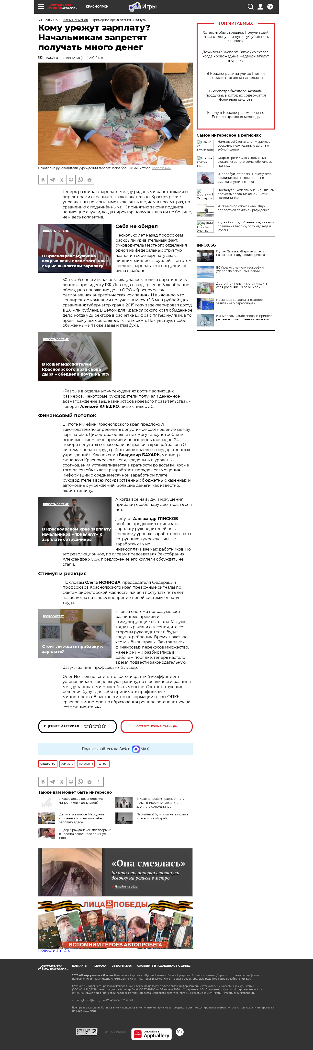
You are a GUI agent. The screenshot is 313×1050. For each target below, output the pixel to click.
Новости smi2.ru (54, 950)
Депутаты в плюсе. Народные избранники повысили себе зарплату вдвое (81, 818)
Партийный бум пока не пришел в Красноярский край (162, 816)
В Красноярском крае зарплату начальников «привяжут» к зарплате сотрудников (160, 802)
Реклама (99, 965)
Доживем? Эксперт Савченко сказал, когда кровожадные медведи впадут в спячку (235, 56)
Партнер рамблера (114, 1031)
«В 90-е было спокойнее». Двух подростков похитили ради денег (243, 208)
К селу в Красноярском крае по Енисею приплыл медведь (235, 115)
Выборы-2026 (122, 965)
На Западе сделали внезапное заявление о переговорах (239, 301)
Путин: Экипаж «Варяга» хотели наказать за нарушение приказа (240, 253)
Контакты (79, 965)
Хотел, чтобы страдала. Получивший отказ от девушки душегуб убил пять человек (235, 37)
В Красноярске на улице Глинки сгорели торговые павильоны (236, 76)
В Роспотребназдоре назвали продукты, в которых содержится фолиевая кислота (236, 95)
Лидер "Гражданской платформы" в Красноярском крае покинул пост (85, 834)
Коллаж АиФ (161, 168)
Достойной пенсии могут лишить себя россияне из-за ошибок (242, 285)
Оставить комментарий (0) (156, 726)
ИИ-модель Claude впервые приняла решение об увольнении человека (244, 317)
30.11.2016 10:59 (48, 20)
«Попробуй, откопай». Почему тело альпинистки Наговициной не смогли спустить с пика (245, 178)
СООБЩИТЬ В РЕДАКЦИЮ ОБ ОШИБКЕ (163, 965)
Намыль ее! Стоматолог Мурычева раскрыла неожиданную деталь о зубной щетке (244, 145)
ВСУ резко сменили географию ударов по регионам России (240, 269)
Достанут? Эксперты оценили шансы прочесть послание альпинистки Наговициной (246, 194)
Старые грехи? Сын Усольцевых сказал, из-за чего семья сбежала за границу (245, 161)
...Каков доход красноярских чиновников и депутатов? (81, 800)
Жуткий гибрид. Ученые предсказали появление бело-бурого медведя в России (246, 226)
